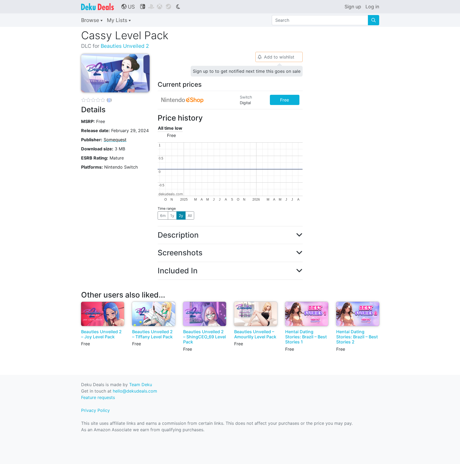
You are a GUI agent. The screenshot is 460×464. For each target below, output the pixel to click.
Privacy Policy (95, 410)
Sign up (353, 6)
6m (163, 215)
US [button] (128, 6)
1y (172, 215)
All (190, 215)
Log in (372, 6)
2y (181, 215)
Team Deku (140, 384)
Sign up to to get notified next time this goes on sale (246, 71)
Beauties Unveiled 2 (125, 46)
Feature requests (98, 397)
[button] (96, 100)
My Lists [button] (118, 20)
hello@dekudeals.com (135, 391)
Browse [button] (90, 20)
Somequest (115, 139)
